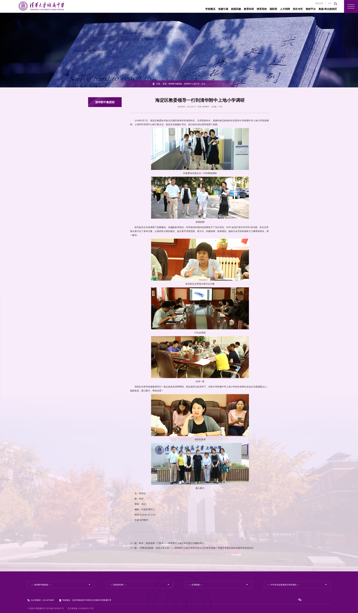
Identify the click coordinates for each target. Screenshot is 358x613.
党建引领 (223, 9)
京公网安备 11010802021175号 (81, 608)
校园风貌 (236, 9)
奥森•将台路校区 (328, 9)
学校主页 (319, 3)
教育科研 (249, 9)
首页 (165, 84)
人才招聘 (285, 9)
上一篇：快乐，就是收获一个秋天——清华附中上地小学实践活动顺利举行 (167, 543)
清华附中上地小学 (192, 84)
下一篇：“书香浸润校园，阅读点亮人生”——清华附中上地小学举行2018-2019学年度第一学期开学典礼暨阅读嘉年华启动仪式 (192, 548)
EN (329, 3)
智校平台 (311, 9)
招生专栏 (298, 9)
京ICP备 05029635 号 (55, 608)
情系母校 (262, 9)
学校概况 (210, 9)
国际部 (273, 9)
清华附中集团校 (175, 84)
